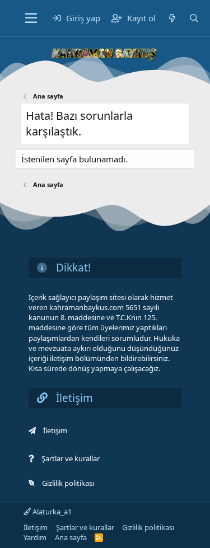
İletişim (55, 430)
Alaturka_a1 (51, 512)
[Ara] (194, 18)
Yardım (35, 537)
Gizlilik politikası (68, 483)
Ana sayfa (71, 537)
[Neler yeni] (172, 18)
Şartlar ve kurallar (70, 458)
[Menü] (31, 18)
